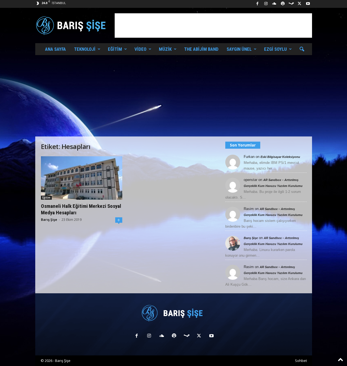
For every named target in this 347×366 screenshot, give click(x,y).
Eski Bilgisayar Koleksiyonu (280, 156)
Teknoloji (84, 49)
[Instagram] (266, 4)
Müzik (165, 49)
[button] (302, 49)
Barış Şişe (49, 219)
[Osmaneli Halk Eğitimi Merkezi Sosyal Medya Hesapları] (81, 178)
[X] (299, 4)
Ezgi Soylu (275, 49)
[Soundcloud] (274, 4)
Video (140, 49)
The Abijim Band (201, 49)
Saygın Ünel (239, 49)
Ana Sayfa (55, 49)
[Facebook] (257, 4)
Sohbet (301, 360)
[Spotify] (282, 4)
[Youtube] (308, 4)
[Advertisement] (213, 25)
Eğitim (115, 49)
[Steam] (291, 4)
